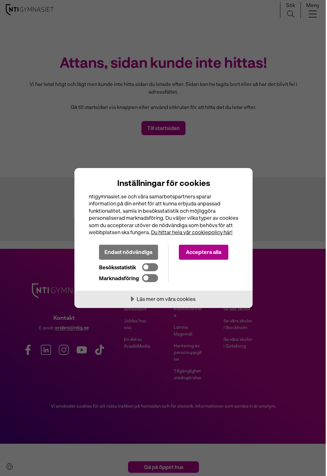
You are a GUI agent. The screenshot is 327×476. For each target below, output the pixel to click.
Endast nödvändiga (128, 252)
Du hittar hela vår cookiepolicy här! (191, 232)
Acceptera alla (203, 252)
